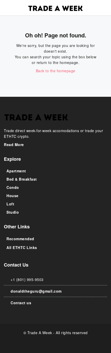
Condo (12, 187)
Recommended (20, 238)
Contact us (21, 302)
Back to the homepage (55, 70)
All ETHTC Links (21, 247)
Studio (12, 212)
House (12, 195)
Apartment (16, 170)
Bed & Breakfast (21, 179)
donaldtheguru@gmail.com (36, 291)
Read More (14, 144)
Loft (10, 203)
